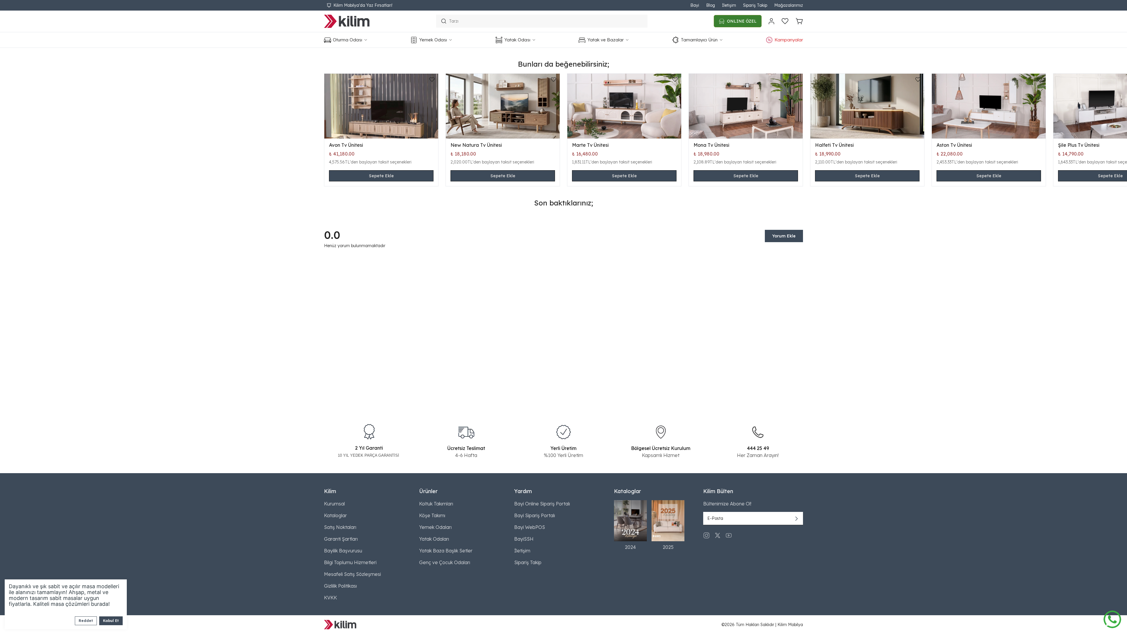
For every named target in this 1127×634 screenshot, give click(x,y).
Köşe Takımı (432, 515)
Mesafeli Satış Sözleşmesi (352, 574)
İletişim (729, 5)
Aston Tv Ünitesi (954, 145)
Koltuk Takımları (436, 504)
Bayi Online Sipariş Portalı (542, 504)
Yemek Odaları (435, 527)
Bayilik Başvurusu (343, 551)
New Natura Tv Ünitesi (476, 145)
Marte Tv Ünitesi (590, 145)
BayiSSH (524, 539)
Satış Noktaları (340, 527)
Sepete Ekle (381, 175)
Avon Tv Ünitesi (346, 145)
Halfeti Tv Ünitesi (834, 145)
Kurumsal (334, 504)
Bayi (694, 5)
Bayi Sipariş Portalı (534, 515)
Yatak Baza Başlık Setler (446, 551)
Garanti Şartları (341, 539)
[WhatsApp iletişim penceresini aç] (1112, 618)
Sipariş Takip (755, 5)
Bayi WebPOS (529, 527)
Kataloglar (335, 515)
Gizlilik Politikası (340, 586)
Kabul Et (111, 620)
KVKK (330, 598)
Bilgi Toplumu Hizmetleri (350, 562)
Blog (710, 5)
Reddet (86, 620)
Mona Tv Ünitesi (711, 145)
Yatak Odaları (434, 539)
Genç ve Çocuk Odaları (444, 562)
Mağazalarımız (788, 5)
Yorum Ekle (784, 236)
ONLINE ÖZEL (742, 21)
